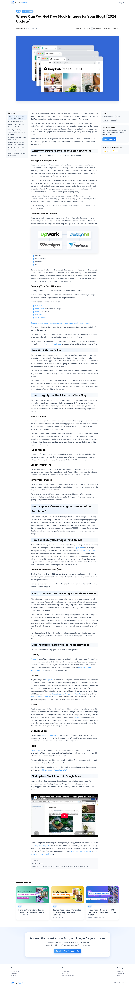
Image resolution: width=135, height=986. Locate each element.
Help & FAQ (65, 971)
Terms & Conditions (68, 975)
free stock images (108, 116)
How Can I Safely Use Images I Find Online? (17, 138)
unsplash (113, 120)
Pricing (13, 977)
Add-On (13, 975)
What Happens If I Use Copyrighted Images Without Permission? (16, 132)
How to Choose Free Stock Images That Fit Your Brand (16, 144)
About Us (120, 971)
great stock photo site (50, 735)
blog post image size (43, 846)
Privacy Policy (66, 973)
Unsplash (48, 680)
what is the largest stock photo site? (53, 770)
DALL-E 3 (38, 306)
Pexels (76, 717)
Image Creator (40, 309)
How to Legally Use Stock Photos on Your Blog (16, 126)
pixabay (106, 120)
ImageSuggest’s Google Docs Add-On (66, 694)
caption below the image (86, 551)
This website (35, 750)
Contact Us (120, 973)
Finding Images (28, 11)
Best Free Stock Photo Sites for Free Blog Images (16, 149)
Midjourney (39, 314)
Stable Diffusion (40, 317)
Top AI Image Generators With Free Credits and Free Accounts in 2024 (101, 912)
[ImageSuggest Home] (19, 2)
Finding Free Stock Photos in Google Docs (16, 154)
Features (14, 973)
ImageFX (38, 312)
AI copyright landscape (52, 344)
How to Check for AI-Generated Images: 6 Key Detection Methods (67, 912)
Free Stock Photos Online (15, 121)
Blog (120, 3)
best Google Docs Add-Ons (41, 697)
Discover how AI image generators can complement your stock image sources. (60, 323)
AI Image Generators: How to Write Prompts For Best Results (31, 911)
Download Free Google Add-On (67, 951)
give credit (80, 548)
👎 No (115, 151)
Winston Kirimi (20, 28)
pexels (118, 116)
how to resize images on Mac (80, 851)
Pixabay (34, 659)
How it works (15, 971)
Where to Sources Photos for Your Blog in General (16, 117)
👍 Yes (106, 151)
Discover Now (109, 139)
